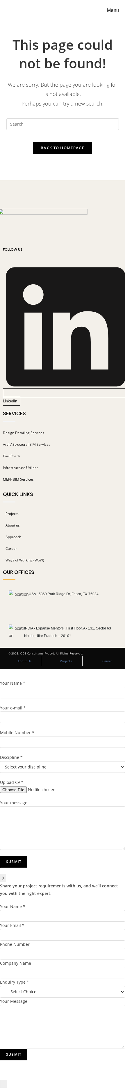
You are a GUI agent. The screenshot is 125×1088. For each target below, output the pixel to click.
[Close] (3, 1084)
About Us (24, 661)
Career (107, 661)
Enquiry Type (14, 982)
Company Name (15, 963)
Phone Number (15, 944)
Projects (66, 661)
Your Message (13, 1001)
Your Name (12, 906)
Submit (14, 1054)
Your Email (12, 925)
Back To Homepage (62, 147)
